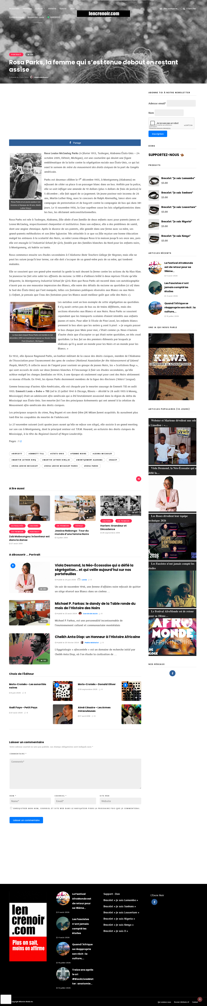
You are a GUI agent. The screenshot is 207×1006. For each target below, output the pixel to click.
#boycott (17, 454)
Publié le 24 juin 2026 (66, 579)
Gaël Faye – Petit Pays (23, 707)
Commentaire (18, 754)
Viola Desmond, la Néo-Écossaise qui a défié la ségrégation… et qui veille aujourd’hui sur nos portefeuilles (94, 569)
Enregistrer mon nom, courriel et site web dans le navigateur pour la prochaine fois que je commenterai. (76, 808)
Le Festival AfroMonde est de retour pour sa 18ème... (178, 267)
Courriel (61, 796)
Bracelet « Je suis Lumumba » (121, 900)
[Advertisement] (75, 113)
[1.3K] (29, 624)
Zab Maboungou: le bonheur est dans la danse (29, 538)
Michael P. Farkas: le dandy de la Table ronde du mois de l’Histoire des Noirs (95, 605)
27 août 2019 (16, 543)
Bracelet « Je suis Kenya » (119, 924)
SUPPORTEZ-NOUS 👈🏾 (166, 154)
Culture (39, 8)
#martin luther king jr (56, 460)
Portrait (16, 54)
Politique (27, 8)
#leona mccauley (102, 454)
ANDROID (55, 17)
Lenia (84, 579)
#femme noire (78, 454)
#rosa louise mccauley (25, 466)
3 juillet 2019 (62, 537)
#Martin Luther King (24, 460)
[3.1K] (29, 592)
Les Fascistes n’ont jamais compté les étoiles (176, 287)
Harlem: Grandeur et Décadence (113, 527)
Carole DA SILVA (90, 613)
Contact (195, 1002)
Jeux (72, 8)
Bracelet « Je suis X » (116, 930)
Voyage (79, 526)
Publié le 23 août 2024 (66, 613)
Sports (63, 8)
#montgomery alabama (89, 460)
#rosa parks (91, 466)
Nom (13, 796)
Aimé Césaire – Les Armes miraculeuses (94, 709)
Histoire (52, 8)
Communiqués (16, 17)
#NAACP (113, 460)
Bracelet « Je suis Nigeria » (119, 918)
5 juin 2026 (15, 693)
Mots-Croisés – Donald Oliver (97, 684)
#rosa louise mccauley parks (61, 466)
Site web (105, 796)
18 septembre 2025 (88, 689)
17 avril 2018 (84, 716)
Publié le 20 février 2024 (67, 642)
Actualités (14, 8)
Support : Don (112, 893)
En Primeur (17, 532)
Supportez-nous (36, 17)
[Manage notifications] (199, 999)
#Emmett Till (36, 454)
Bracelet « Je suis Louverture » (121, 912)
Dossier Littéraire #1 (181, 1002)
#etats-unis (57, 454)
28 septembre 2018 (111, 533)
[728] (29, 663)
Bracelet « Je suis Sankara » (120, 906)
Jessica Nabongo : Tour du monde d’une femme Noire (72, 532)
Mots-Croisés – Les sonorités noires (27, 686)
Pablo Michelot (41, 77)
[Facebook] (172, 673)
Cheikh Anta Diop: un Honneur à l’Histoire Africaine (97, 637)
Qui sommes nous (164, 1002)
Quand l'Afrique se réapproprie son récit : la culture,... (180, 307)
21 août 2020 (16, 713)
